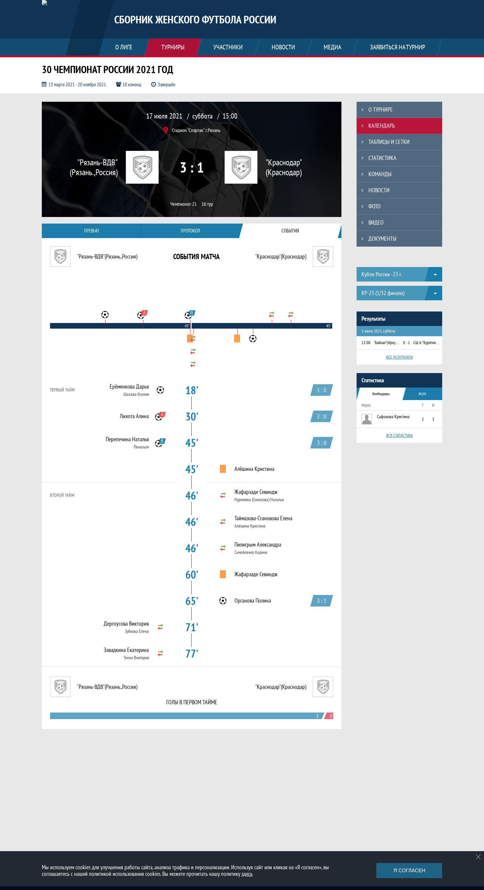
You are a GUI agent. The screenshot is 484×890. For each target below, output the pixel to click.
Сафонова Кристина (393, 416)
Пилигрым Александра (257, 544)
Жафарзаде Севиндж (256, 492)
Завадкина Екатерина (126, 650)
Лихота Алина (134, 416)
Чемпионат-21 (183, 204)
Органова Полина (252, 600)
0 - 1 (406, 342)
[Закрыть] (478, 857)
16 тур (207, 204)
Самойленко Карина (250, 552)
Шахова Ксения (136, 394)
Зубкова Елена (137, 631)
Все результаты (399, 357)
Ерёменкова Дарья (129, 386)
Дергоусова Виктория (126, 623)
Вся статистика (399, 435)
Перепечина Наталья (127, 439)
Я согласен (409, 870)
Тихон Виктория (136, 657)
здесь (247, 873)
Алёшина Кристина (254, 469)
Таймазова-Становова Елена (263, 518)
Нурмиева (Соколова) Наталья (258, 499)
